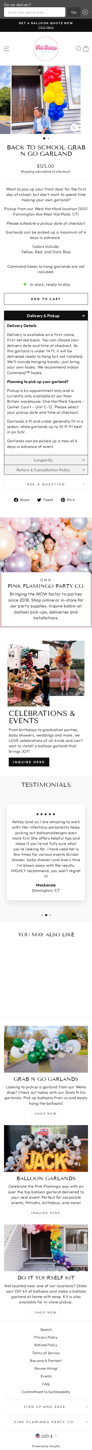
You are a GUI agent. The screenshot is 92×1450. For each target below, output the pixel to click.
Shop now (46, 1312)
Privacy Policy (46, 1337)
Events (46, 1376)
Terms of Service (46, 1353)
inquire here (45, 1213)
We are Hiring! (46, 1368)
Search (46, 1329)
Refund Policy (45, 1345)
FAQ (46, 1384)
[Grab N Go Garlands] (46, 1049)
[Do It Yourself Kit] (46, 1247)
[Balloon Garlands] (46, 1148)
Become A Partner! (46, 1360)
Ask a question (46, 484)
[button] (84, 12)
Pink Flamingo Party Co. (44, 1422)
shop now (46, 1113)
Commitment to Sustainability (46, 1392)
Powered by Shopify (46, 1446)
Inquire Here (29, 762)
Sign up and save (45, 1407)
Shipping (27, 171)
